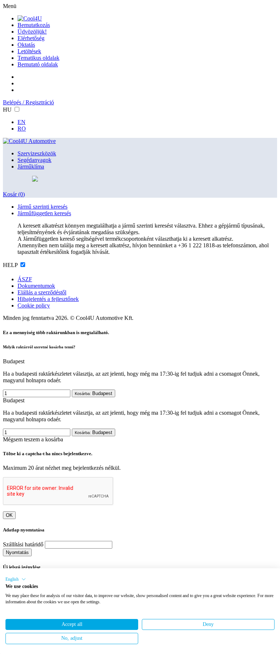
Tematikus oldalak (38, 58)
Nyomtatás (17, 552)
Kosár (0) (14, 194)
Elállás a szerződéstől (42, 292)
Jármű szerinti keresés (42, 207)
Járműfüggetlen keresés (44, 213)
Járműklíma (31, 166)
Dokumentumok (36, 286)
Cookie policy (34, 305)
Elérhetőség (31, 38)
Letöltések (29, 51)
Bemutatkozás (34, 25)
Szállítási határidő (23, 544)
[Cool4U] (30, 18)
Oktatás (26, 45)
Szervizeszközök (37, 153)
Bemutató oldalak (38, 64)
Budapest (93, 393)
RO (22, 128)
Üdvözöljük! (32, 31)
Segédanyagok (34, 160)
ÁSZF (25, 279)
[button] (15, 579)
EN (22, 122)
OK (9, 515)
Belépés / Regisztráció (28, 102)
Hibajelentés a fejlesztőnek (48, 299)
